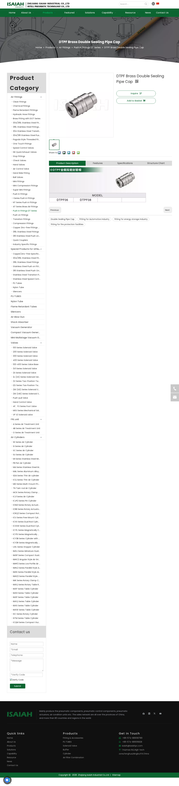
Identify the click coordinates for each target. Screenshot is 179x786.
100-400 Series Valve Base (25, 364)
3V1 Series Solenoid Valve (25, 368)
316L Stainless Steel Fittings (26, 231)
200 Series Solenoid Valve (25, 351)
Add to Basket (134, 100)
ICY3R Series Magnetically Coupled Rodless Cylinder (29, 542)
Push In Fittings (20, 194)
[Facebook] (143, 713)
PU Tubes (17, 283)
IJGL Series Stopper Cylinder (26, 546)
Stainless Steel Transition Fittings (29, 274)
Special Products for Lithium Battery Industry (28, 249)
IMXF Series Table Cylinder (25, 588)
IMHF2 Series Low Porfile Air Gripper (29, 563)
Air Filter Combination (73, 757)
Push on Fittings (20, 215)
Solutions (11, 749)
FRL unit (15, 419)
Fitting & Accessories (73, 738)
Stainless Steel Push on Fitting (27, 266)
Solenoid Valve (70, 745)
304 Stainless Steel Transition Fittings (29, 131)
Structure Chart (156, 163)
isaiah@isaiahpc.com (132, 745)
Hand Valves (19, 164)
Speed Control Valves (23, 147)
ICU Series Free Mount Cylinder (28, 517)
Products (11, 745)
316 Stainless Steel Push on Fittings (29, 236)
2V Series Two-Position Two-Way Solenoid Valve (29, 381)
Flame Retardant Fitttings (25, 110)
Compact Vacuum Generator (27, 332)
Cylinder (67, 753)
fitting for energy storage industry (131, 219)
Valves (14, 342)
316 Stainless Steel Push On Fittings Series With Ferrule (29, 270)
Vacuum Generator (21, 327)
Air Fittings (16, 97)
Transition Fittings (21, 219)
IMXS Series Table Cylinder (25, 605)
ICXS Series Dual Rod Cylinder (27, 521)
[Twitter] (155, 713)
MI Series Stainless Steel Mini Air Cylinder (29, 458)
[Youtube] (160, 713)
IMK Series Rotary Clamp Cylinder (29, 580)
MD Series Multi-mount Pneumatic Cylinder (29, 484)
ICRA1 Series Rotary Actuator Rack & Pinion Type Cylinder (29, 505)
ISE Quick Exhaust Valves (25, 152)
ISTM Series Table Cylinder (25, 618)
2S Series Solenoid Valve (24, 372)
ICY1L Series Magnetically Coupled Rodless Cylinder (29, 530)
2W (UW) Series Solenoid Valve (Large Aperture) (29, 393)
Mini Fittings (18, 181)
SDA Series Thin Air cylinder (26, 475)
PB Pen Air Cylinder (22, 463)
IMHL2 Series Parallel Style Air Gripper (29, 567)
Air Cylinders (17, 437)
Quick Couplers (20, 240)
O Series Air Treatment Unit (26, 432)
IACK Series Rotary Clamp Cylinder (29, 492)
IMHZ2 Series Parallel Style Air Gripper (29, 576)
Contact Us (12, 765)
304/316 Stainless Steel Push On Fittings (29, 135)
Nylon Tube (18, 287)
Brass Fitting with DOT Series (26, 118)
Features (98, 163)
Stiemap (116, 775)
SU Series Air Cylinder (23, 454)
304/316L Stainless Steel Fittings (28, 122)
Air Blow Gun (17, 317)
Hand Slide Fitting (21, 173)
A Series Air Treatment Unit (26, 424)
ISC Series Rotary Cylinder (25, 614)
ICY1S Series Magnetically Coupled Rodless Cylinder (29, 534)
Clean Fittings (19, 101)
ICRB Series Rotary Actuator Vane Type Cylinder (29, 509)
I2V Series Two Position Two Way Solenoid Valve (29, 385)
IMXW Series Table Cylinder (26, 609)
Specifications (125, 163)
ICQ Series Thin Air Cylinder (26, 479)
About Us (11, 741)
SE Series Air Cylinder (23, 442)
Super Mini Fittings (21, 189)
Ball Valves (18, 177)
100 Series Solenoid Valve (25, 347)
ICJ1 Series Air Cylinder (23, 496)
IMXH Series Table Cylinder (25, 593)
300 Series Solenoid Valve (25, 356)
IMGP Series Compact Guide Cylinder (29, 555)
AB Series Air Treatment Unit (26, 428)
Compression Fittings (23, 223)
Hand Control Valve (22, 402)
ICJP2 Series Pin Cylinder (24, 500)
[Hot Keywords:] (146, 4)
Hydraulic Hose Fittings (24, 114)
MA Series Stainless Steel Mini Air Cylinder (29, 467)
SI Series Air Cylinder (22, 446)
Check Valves (19, 160)
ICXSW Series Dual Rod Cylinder (28, 526)
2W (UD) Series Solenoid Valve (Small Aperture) (29, 389)
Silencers (17, 291)
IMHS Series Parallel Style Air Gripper (29, 572)
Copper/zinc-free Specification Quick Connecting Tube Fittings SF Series (29, 253)
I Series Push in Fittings (24, 198)
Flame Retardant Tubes (24, 306)
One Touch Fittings (22, 143)
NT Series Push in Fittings (25, 202)
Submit (17, 686)
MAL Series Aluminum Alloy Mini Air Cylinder (29, 471)
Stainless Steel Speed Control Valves (29, 279)
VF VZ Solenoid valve (23, 414)
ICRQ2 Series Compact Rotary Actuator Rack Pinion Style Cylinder (29, 513)
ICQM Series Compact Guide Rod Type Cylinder (29, 622)
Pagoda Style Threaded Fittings (28, 139)
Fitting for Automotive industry (94, 219)
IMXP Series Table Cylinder (25, 597)
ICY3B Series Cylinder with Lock (28, 538)
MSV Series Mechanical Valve (27, 410)
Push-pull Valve (20, 397)
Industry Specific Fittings (25, 244)
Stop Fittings (19, 156)
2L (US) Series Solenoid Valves (27, 377)
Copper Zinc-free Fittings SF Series (29, 227)
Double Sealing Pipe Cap (62, 219)
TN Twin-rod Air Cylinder (24, 488)
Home (10, 738)
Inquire (134, 93)
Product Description (67, 163)
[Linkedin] (149, 713)
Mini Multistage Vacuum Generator (28, 337)
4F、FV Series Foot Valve (25, 406)
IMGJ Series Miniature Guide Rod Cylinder (29, 551)
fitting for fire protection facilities (67, 224)
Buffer (66, 749)
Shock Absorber (20, 322)
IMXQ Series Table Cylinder (26, 601)
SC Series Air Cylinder (23, 450)
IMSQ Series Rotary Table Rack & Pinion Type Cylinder (29, 584)
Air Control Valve (21, 168)
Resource (11, 757)
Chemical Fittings (21, 106)
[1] (157, 3)
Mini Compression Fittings (25, 185)
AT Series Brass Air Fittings (25, 206)
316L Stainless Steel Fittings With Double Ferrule (29, 127)
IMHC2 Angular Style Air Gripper (28, 559)
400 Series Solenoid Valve (25, 360)
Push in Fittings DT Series (25, 210)
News (9, 761)
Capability (12, 753)
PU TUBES (16, 296)
